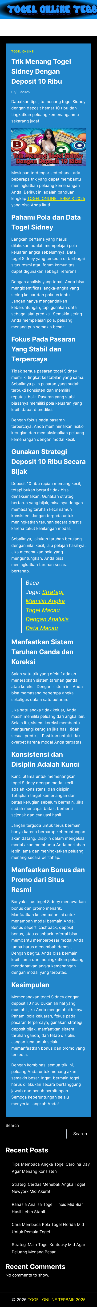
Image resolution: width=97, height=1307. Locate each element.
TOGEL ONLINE (22, 51)
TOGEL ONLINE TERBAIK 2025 (56, 1299)
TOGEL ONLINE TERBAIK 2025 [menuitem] (56, 198)
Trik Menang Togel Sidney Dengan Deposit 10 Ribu (41, 71)
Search (12, 1125)
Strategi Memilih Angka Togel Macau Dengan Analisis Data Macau (47, 610)
